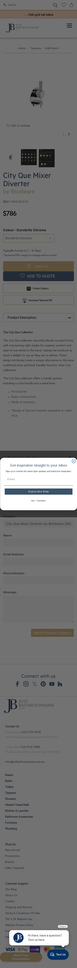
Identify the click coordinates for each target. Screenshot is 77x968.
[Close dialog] (74, 461)
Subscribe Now (38, 491)
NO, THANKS (38, 501)
